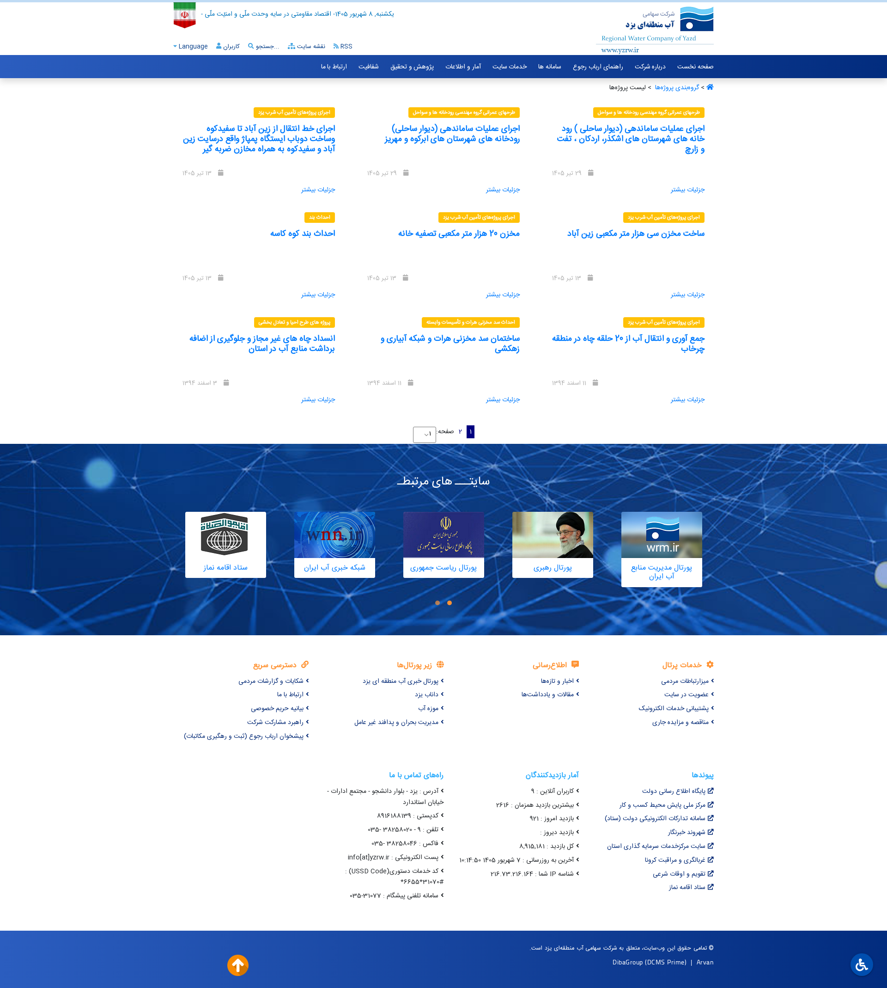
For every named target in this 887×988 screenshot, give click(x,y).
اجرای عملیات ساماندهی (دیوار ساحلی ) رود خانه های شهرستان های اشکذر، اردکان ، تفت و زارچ (631, 139)
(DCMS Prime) (666, 961)
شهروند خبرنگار (686, 832)
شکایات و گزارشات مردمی (271, 681)
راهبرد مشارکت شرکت (275, 722)
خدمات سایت (509, 67)
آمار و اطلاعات (462, 67)
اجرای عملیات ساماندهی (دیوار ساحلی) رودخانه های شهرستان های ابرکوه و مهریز (452, 134)
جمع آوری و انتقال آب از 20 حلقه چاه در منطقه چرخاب (628, 344)
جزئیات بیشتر (688, 190)
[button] (450, 603)
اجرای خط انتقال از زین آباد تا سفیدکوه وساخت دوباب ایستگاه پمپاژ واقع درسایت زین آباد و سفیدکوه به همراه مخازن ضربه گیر (259, 139)
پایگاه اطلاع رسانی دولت (673, 791)
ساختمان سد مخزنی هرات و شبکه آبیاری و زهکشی (450, 344)
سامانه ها (549, 67)
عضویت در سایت (686, 694)
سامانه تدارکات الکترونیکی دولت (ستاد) (655, 818)
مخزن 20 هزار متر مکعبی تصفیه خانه (459, 234)
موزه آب (428, 708)
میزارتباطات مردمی (685, 681)
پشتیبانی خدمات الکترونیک (674, 708)
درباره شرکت (650, 67)
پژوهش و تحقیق (412, 67)
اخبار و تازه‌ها (557, 681)
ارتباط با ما (334, 67)
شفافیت (368, 67)
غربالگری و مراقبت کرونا (675, 860)
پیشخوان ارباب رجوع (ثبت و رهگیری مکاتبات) (244, 736)
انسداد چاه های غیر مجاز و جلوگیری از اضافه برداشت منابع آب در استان (262, 344)
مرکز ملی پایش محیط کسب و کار (662, 805)
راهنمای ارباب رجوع (598, 67)
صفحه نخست (695, 67)
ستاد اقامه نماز (687, 887)
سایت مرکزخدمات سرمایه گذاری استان (656, 846)
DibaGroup (628, 961)
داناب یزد (426, 694)
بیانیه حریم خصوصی (277, 708)
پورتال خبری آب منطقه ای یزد (400, 681)
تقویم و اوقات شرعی (679, 874)
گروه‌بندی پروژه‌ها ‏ (676, 87)
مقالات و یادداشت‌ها (548, 694)
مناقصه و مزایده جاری (680, 722)
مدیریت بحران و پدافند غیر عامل (396, 722)
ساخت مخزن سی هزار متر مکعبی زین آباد (636, 234)
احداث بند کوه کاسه (302, 234)
